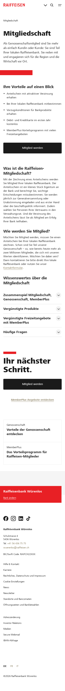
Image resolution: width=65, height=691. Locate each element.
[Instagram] (13, 518)
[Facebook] (5, 518)
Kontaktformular (13, 267)
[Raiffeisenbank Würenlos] (14, 5)
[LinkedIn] (20, 518)
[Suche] (52, 5)
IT (17, 666)
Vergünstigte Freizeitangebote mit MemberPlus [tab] (27, 320)
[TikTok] (28, 518)
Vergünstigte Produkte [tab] (21, 309)
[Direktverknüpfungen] (45, 5)
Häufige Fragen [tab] (15, 332)
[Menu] (60, 5)
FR (11, 666)
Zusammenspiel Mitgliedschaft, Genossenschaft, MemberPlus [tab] (28, 297)
